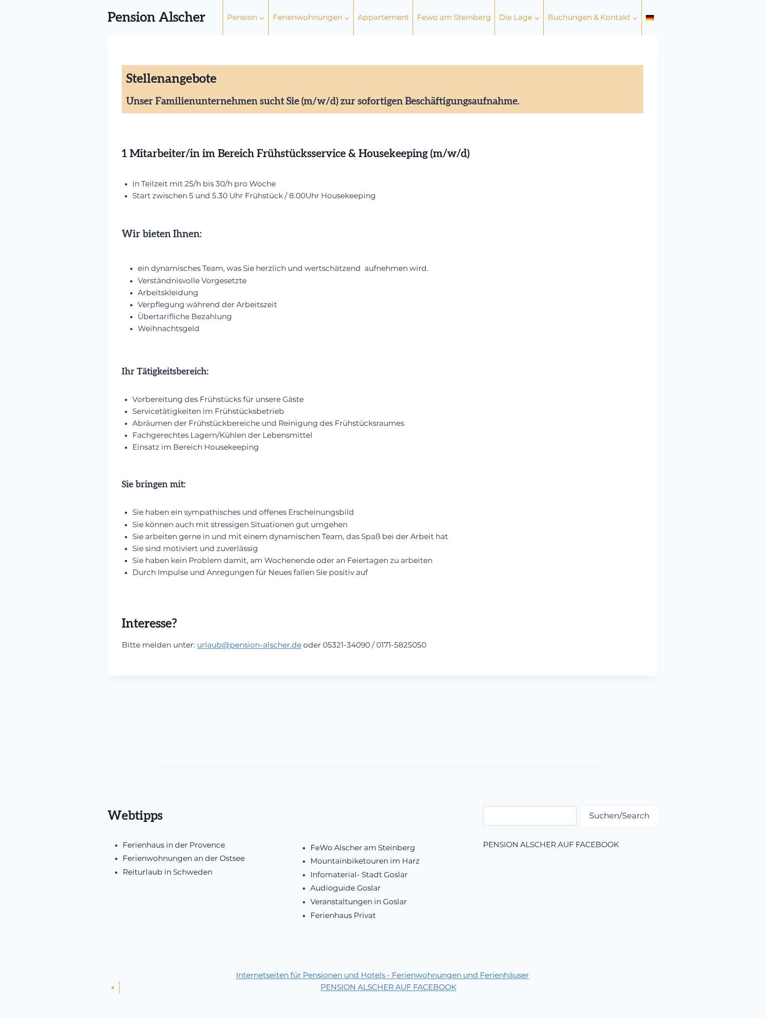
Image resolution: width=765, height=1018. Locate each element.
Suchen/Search (619, 816)
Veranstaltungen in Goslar (358, 901)
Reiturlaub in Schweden (167, 872)
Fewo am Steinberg (454, 17)
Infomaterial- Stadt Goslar (359, 874)
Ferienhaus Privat (343, 915)
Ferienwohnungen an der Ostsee (184, 858)
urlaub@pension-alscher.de (249, 644)
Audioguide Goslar (345, 887)
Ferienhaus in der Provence (174, 845)
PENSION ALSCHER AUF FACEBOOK (551, 844)
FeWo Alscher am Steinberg (362, 847)
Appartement (383, 17)
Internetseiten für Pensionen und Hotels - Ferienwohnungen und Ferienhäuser (382, 975)
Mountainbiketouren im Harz (365, 860)
